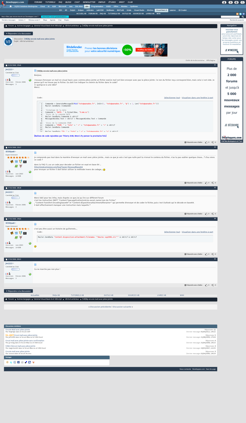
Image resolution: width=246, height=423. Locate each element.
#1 (215, 65)
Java (70, 7)
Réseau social (33, 20)
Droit (122, 2)
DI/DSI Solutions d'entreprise (26, 7)
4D (66, 10)
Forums (38, 2)
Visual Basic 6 (161, 10)
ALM (54, 7)
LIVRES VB (150, 14)
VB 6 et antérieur (72, 26)
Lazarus (173, 10)
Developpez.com (198, 369)
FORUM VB (93, 14)
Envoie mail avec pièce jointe (18, 352)
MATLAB (120, 10)
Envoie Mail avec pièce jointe (18, 330)
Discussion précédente (100, 307)
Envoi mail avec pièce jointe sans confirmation (25, 341)
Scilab (129, 10)
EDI (87, 7)
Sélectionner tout (172, 98)
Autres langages (24, 26)
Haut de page (211, 369)
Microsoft (62, 7)
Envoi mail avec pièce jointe (25, 335)
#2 (215, 147)
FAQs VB (56, 295)
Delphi (72, 10)
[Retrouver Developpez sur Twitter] (240, 14)
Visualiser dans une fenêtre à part (197, 98)
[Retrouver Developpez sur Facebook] (243, 14)
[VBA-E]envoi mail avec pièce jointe (20, 346)
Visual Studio (139, 10)
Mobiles (124, 7)
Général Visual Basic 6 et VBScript (48, 26)
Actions (21, 20)
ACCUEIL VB (81, 14)
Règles (66, 20)
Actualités (35, 295)
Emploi (101, 2)
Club (130, 2)
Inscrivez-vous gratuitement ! (55, 17)
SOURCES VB (138, 14)
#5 (215, 259)
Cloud (42, 7)
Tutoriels (50, 2)
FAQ (60, 2)
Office (116, 7)
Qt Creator (183, 10)
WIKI (159, 14)
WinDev (150, 10)
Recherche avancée (237, 20)
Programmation (97, 7)
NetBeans (110, 10)
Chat (77, 2)
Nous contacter (185, 369)
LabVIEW (100, 10)
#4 (215, 219)
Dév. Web (79, 7)
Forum (11, 26)
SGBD (108, 7)
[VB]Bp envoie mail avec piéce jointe (39, 39)
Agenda (52, 20)
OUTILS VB (126, 14)
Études (112, 2)
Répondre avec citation (194, 142)
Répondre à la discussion (18, 33)
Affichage (210, 60)
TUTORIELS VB (114, 14)
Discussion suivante (122, 307)
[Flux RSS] (237, 14)
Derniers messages (9, 20)
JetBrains (90, 10)
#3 (215, 188)
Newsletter (89, 2)
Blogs (68, 2)
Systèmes (134, 7)
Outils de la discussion (194, 60)
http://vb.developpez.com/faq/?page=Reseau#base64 (58, 167)
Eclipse (81, 10)
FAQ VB (103, 14)
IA (48, 7)
